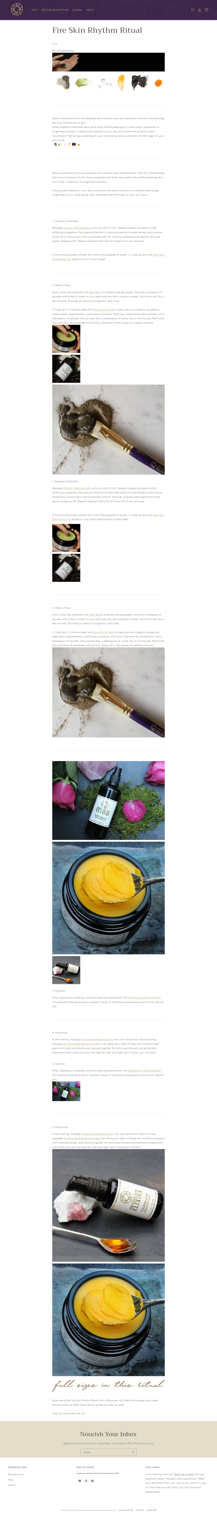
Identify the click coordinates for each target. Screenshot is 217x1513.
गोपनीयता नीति (151, 1510)
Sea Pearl (95, 292)
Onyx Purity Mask (103, 309)
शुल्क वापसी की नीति (126, 1510)
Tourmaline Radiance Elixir (98, 1039)
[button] (192, 10)
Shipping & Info (16, 1474)
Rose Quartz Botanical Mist (144, 997)
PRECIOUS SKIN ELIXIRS (78, 1510)
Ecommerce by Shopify (106, 1510)
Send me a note (184, 1474)
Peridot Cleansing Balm (77, 227)
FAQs (10, 1479)
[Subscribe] (132, 1452)
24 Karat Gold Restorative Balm (82, 1043)
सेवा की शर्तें (140, 1510)
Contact (12, 1485)
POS (90, 1510)
